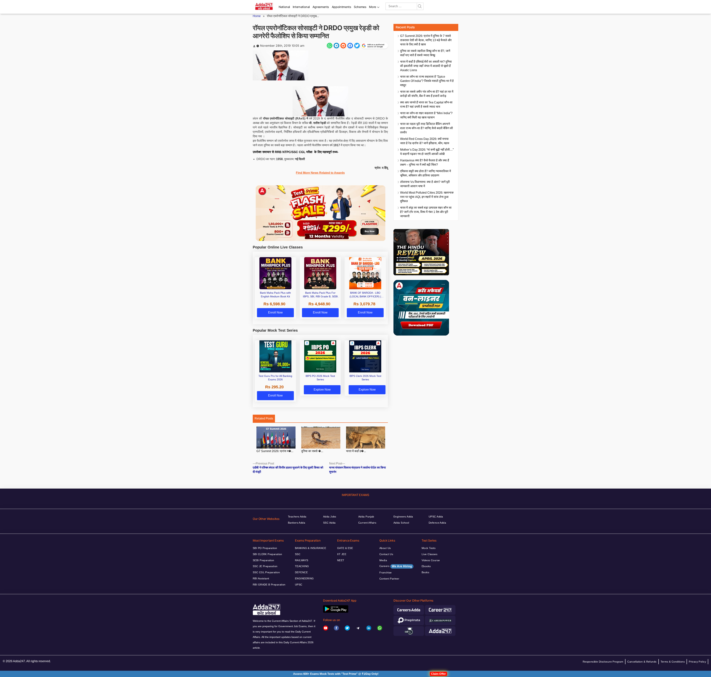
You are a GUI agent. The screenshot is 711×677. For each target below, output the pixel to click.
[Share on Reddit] (343, 45)
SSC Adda (329, 522)
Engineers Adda (403, 516)
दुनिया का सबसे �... (312, 451)
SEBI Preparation (263, 560)
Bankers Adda (296, 522)
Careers (395, 566)
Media (383, 560)
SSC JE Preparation (265, 566)
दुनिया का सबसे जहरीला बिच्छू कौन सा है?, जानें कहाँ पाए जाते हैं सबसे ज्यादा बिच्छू (425, 53)
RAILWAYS (301, 560)
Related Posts (264, 418)
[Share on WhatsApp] (329, 45)
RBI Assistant (261, 578)
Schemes (360, 7)
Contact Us (386, 554)
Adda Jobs (329, 516)
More (372, 7)
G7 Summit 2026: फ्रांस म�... (274, 451)
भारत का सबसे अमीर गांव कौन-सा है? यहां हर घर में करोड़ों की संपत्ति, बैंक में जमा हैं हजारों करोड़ (426, 93)
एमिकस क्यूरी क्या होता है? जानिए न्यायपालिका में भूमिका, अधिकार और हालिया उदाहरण (425, 173)
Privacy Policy (697, 661)
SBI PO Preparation (265, 548)
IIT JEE (341, 554)
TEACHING (302, 566)
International (301, 7)
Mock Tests (428, 548)
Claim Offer (438, 673)
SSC (297, 554)
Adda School (401, 522)
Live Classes (429, 554)
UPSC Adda (436, 516)
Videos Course (431, 560)
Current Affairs (367, 522)
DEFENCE (301, 572)
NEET (340, 560)
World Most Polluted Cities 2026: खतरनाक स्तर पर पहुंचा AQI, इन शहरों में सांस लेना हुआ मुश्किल (427, 197)
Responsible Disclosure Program (603, 661)
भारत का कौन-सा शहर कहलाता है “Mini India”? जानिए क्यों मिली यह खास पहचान (426, 115)
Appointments (341, 7)
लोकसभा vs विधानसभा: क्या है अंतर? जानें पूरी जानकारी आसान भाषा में (425, 184)
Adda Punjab (366, 516)
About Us (385, 548)
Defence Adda (437, 522)
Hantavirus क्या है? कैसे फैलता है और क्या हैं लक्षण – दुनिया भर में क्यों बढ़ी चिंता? (424, 162)
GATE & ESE (345, 548)
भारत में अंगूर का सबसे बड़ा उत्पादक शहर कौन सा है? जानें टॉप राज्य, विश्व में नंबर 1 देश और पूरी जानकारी (426, 212)
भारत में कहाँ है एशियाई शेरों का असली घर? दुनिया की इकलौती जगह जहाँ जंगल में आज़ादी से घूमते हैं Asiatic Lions (426, 66)
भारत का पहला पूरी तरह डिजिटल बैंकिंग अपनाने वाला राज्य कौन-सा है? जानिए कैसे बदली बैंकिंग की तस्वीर (426, 128)
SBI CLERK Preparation (267, 554)
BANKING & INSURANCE (310, 548)
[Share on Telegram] (336, 45)
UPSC (298, 584)
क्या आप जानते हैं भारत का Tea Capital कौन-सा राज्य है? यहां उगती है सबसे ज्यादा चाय (426, 104)
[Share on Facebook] (350, 45)
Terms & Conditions (673, 661)
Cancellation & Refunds (641, 661)
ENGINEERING (304, 578)
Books (425, 572)
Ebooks (426, 566)
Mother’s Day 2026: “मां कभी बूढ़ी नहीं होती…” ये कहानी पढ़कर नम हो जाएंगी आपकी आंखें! (427, 151)
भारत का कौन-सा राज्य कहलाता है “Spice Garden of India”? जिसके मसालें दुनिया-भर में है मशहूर (427, 81)
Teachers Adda (297, 516)
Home (257, 16)
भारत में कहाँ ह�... (356, 451)
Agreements (321, 7)
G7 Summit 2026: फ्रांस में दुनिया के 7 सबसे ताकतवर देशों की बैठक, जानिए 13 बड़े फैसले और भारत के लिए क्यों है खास (426, 40)
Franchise (385, 572)
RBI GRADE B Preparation (269, 584)
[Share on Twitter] (357, 45)
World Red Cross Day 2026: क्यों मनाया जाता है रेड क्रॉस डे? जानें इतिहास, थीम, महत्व (424, 141)
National (284, 7)
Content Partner (389, 578)
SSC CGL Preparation (266, 572)
